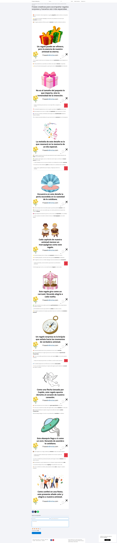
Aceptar (107, 539)
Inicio (72, 1)
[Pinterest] (53, 540)
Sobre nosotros (77, 1)
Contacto (43, 540)
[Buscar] (61, 1)
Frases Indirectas (35, 1)
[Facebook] (33, 512)
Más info (105, 537)
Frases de (82, 1)
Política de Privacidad (36, 539)
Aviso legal (42, 539)
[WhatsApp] (38, 512)
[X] (35, 512)
